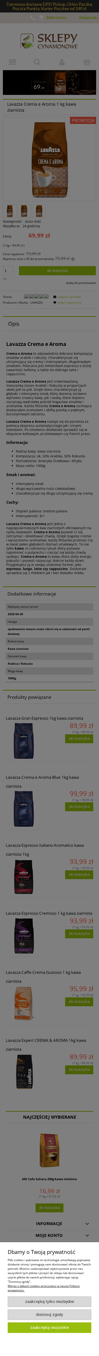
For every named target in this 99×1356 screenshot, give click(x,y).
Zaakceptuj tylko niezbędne (49, 1301)
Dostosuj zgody (49, 1314)
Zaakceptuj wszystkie (49, 1327)
